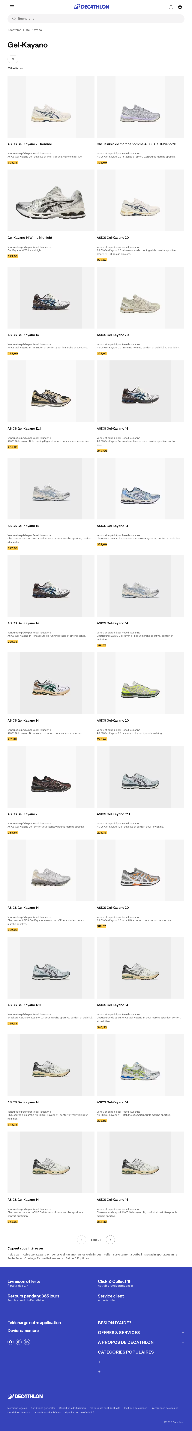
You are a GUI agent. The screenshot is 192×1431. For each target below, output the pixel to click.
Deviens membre (23, 1330)
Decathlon (14, 30)
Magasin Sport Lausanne (160, 1254)
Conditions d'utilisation (72, 1408)
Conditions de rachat (20, 1412)
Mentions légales (17, 1408)
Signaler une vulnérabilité (79, 1412)
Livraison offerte (24, 1283)
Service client (111, 1298)
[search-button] (14, 19)
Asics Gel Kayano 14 (36, 1254)
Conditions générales (43, 1408)
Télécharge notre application (34, 1322)
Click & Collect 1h (115, 1283)
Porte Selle (15, 1258)
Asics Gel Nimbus (89, 1254)
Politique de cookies (135, 1408)
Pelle (107, 1254)
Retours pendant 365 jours (33, 1298)
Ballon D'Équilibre (77, 1258)
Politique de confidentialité (105, 1408)
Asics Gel (14, 1254)
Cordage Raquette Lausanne (43, 1258)
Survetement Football (127, 1254)
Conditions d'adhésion (48, 1412)
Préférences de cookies (164, 1408)
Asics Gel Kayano (64, 1254)
